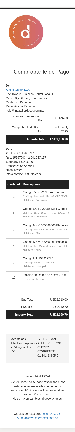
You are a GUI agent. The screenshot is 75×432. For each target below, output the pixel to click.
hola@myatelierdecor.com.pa (39, 417)
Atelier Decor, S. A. (18, 89)
